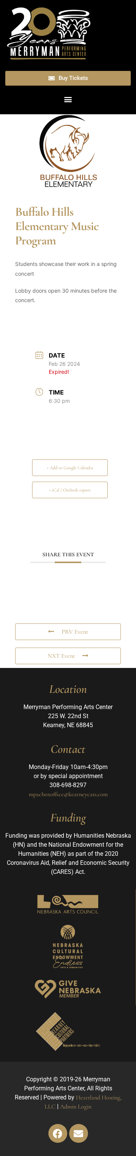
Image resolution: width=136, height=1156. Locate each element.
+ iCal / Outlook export (70, 490)
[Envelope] (78, 1133)
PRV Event (75, 632)
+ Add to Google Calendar (70, 467)
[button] (68, 99)
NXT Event (61, 656)
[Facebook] (57, 1133)
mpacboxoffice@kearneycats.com (68, 794)
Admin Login (75, 1106)
